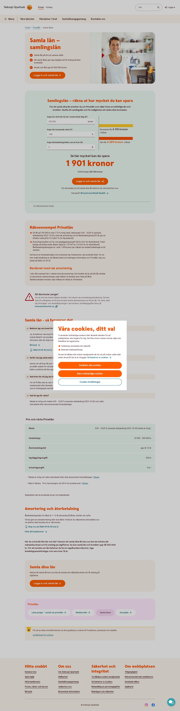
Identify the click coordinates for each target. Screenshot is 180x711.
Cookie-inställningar (90, 382)
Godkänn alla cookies (90, 365)
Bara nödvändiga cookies (90, 373)
